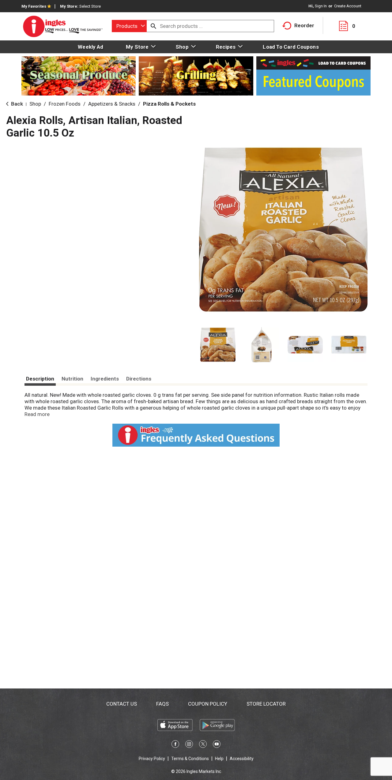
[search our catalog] (153, 26)
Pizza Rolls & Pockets (169, 104)
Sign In (321, 6)
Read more (37, 414)
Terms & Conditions (190, 758)
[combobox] (129, 26)
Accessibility (242, 758)
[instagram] (189, 745)
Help (219, 758)
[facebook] (175, 745)
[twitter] (203, 745)
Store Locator (266, 704)
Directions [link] (138, 379)
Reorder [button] (304, 25)
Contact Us (121, 704)
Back (16, 104)
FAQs (162, 704)
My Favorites (33, 6)
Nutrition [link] (72, 379)
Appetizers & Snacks (111, 104)
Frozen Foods (65, 104)
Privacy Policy (152, 758)
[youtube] (217, 745)
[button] (218, 345)
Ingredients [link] (105, 379)
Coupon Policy (207, 704)
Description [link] (40, 379)
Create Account (347, 6)
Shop (35, 104)
